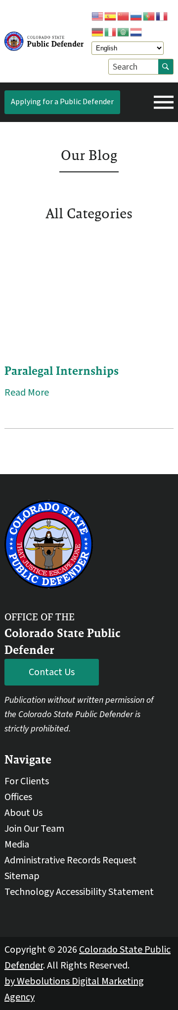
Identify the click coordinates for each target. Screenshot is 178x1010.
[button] (164, 102)
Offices (18, 797)
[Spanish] (110, 16)
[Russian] (136, 16)
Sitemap (22, 876)
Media (16, 844)
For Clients (26, 781)
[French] (162, 16)
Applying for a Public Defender (62, 101)
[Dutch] (136, 32)
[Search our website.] (165, 66)
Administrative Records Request (70, 860)
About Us (23, 813)
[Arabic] (123, 32)
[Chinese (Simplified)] (123, 16)
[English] (97, 16)
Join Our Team (34, 829)
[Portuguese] (149, 16)
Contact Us (52, 672)
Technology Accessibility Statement (79, 892)
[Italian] (110, 32)
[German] (97, 32)
